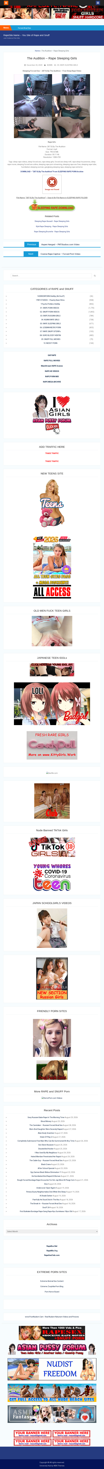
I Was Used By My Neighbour (46, 1153)
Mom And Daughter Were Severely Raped (46, 1129)
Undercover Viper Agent (46, 1188)
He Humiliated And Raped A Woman (46, 1176)
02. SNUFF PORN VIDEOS (49, 312)
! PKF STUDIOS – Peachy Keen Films (50, 300)
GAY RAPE (52, 355)
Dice (46, 1184)
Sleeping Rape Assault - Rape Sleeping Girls (52, 221)
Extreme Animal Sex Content (52, 1281)
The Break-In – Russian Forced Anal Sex (46, 1204)
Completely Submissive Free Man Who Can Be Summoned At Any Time (46, 1141)
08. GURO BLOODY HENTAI (50, 335)
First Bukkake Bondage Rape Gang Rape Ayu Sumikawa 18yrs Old (46, 1211)
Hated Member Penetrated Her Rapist (46, 1157)
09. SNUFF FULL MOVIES (50, 339)
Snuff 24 (46, 1207)
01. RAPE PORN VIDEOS (49, 308)
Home (37, 51)
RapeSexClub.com (52, 1255)
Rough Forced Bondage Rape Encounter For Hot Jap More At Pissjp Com (46, 1180)
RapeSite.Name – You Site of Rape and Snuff (26, 35)
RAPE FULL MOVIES (52, 361)
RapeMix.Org (52, 1251)
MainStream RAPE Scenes (52, 366)
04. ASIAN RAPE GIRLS (50, 320)
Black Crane (46, 1164)
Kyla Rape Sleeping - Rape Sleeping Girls (52, 226)
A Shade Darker (46, 1196)
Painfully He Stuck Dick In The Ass (46, 1200)
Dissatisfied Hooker (46, 1149)
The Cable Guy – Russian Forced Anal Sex (46, 1160)
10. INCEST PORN (50, 343)
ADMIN (49, 65)
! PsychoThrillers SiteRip (50, 304)
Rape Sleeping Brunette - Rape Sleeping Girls (52, 232)
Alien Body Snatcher (46, 1133)
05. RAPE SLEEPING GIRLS (67, 65)
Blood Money (46, 1121)
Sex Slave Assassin (46, 1145)
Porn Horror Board (52, 1292)
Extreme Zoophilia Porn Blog (52, 1286)
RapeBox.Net (52, 1246)
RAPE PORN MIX (52, 376)
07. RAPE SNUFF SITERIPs (50, 331)
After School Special (46, 1168)
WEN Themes (59, 1466)
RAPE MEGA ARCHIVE (52, 382)
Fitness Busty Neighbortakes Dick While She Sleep (46, 1192)
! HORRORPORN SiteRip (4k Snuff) (51, 296)
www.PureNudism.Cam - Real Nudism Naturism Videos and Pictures (52, 1317)
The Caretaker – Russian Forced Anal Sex (46, 1125)
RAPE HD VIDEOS (52, 371)
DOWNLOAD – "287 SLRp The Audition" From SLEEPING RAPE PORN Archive (52, 172)
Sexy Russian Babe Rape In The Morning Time (46, 1117)
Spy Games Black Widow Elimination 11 (46, 1172)
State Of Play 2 (46, 1137)
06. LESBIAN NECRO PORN (50, 327)
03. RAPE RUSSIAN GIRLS (50, 316)
